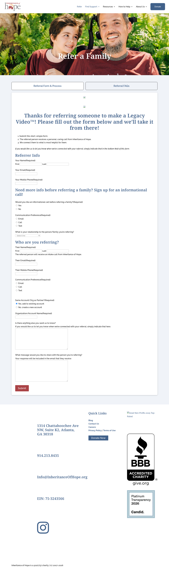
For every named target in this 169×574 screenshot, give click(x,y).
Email (21, 219)
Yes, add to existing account (31, 304)
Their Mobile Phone (29, 270)
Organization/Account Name (33, 313)
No (19, 209)
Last (44, 164)
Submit (22, 388)
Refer (79, 6)
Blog (90, 420)
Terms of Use (109, 430)
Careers (92, 427)
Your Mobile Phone (29, 180)
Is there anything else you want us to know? (35, 323)
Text (20, 226)
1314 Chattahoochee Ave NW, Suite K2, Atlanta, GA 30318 (58, 429)
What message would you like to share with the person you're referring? (48, 355)
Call (20, 222)
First (17, 164)
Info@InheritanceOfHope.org (62, 477)
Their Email (25, 260)
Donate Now (98, 437)
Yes (19, 205)
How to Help (124, 6)
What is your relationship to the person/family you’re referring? (44, 232)
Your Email (25, 170)
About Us (140, 6)
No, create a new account (30, 307)
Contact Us (93, 424)
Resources (108, 6)
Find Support (91, 6)
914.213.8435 (48, 455)
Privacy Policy (95, 430)
